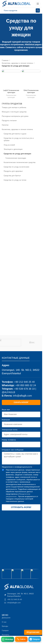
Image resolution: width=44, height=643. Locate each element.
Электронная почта (10, 430)
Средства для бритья (12, 176)
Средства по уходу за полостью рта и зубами (19, 139)
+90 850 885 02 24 (25, 385)
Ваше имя (6, 410)
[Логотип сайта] (16, 4)
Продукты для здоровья (13, 171)
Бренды (5, 626)
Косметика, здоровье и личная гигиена (17, 129)
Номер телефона (9, 440)
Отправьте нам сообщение (12, 450)
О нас (4, 622)
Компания (6, 420)
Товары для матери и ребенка (14, 107)
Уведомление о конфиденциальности (17, 467)
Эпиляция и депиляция (13, 149)
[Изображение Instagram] (6, 574)
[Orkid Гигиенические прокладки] (31, 79)
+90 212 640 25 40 (24, 382)
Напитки (5, 125)
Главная (5, 60)
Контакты (5, 635)
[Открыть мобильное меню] (38, 3)
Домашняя (6, 618)
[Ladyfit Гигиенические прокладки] (11, 79)
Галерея (5, 630)
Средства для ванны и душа (15, 134)
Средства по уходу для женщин (17, 154)
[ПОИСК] (38, 10)
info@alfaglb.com (22, 395)
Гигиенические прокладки (16, 158)
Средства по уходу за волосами (16, 167)
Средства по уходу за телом (15, 180)
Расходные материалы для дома (15, 116)
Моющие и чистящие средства (14, 112)
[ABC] (32, 342)
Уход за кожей (9, 145)
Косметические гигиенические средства (19, 162)
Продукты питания (9, 120)
